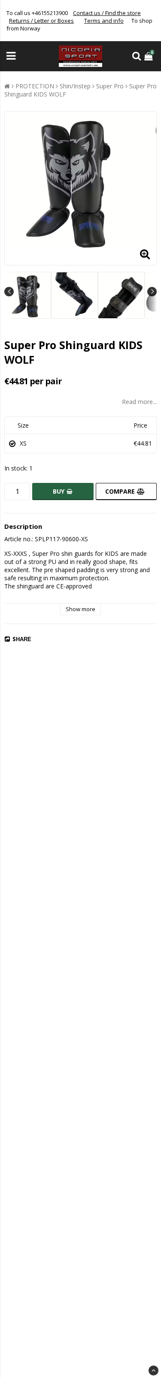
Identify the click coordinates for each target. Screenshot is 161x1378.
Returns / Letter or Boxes (41, 20)
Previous (9, 291)
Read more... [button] (139, 402)
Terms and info (104, 20)
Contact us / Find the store (107, 13)
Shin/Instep (75, 86)
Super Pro (110, 86)
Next (152, 291)
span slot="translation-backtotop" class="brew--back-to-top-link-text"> (153, 1370)
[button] (149, 56)
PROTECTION (34, 86)
